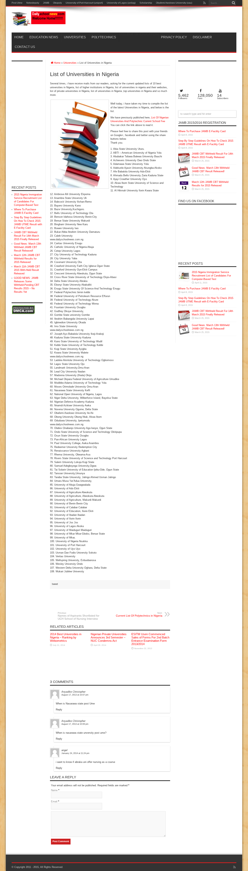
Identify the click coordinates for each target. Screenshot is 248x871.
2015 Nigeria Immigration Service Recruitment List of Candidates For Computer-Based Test (211, 276)
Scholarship (146, 3)
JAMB (46, 3)
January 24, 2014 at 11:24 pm (75, 753)
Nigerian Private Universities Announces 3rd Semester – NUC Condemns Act (109, 637)
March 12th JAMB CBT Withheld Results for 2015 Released (27, 259)
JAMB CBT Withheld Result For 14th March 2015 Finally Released (26, 236)
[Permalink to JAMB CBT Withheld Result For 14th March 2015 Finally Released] (184, 162)
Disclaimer (202, 37)
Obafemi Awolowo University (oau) (174, 3)
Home (19, 37)
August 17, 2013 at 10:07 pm (74, 695)
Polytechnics (104, 37)
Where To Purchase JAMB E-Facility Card (202, 131)
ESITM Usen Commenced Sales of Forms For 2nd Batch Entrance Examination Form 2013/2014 (150, 639)
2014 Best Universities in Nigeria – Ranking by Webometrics (65, 637)
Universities (75, 37)
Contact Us (25, 47)
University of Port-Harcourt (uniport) (84, 3)
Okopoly (57, 3)
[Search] (233, 3)
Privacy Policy (174, 37)
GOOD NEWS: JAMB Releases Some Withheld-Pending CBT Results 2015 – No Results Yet (26, 284)
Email (54, 801)
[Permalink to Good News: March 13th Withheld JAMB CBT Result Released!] (184, 176)
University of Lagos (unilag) (121, 3)
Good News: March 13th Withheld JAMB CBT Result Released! (27, 247)
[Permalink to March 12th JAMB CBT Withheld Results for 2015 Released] (184, 191)
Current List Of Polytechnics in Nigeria (139, 614)
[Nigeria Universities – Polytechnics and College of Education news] (38, 22)
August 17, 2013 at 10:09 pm (74, 724)
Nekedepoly (32, 3)
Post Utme (17, 3)
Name (54, 790)
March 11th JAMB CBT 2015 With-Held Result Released (27, 270)
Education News (43, 37)
